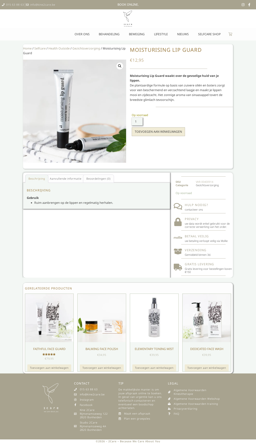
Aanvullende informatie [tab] (66, 178)
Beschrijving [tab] (36, 178)
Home (27, 48)
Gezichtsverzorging (86, 48)
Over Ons (82, 34)
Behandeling (109, 34)
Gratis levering (199, 264)
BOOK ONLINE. (128, 4)
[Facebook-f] (249, 5)
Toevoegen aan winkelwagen (158, 132)
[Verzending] (178, 251)
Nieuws (183, 34)
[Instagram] (243, 5)
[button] (119, 66)
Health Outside (59, 48)
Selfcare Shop (209, 34)
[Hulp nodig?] (178, 206)
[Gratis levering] (178, 267)
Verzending (196, 250)
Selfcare (40, 48)
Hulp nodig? (196, 205)
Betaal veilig (197, 236)
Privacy (192, 219)
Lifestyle (161, 34)
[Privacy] (178, 222)
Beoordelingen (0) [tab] (98, 178)
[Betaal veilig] (178, 237)
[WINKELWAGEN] (230, 34)
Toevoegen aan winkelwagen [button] (49, 368)
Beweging (137, 34)
